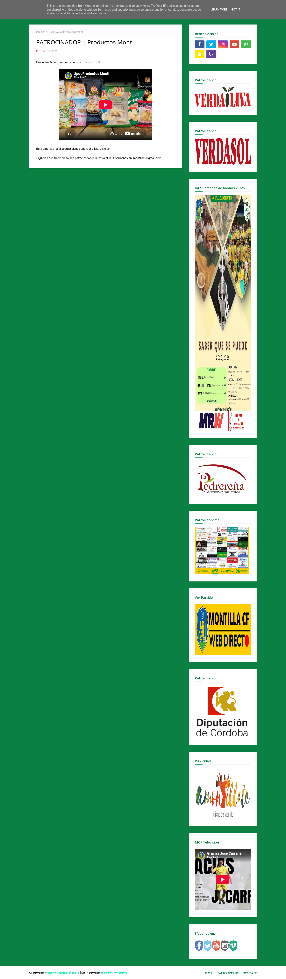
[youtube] (234, 44)
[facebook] (199, 44)
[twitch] (211, 54)
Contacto (250, 972)
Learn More (219, 9)
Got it (235, 9)
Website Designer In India (62, 973)
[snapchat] (199, 54)
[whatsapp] (246, 44)
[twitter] (211, 44)
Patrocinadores (228, 972)
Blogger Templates (114, 973)
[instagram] (223, 44)
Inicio (39, 31)
